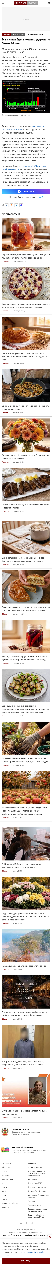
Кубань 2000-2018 (35, 1183)
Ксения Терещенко (35, 34)
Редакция (31, 1201)
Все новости (6, 1163)
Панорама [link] (5, 261)
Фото (3, 1191)
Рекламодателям (34, 1205)
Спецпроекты (33, 1179)
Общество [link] (5, 311)
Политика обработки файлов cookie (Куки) (36, 1216)
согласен (26, 1261)
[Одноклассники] (11, 205)
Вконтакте (21, 1223)
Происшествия (7, 1179)
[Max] (21, 205)
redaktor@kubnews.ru (37, 1235)
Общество (6, 34)
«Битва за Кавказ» (35, 1167)
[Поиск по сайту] (49, 3)
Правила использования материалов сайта (37, 1210)
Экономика (6, 1175)
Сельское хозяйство (9, 1203)
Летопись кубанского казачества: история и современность (36, 1173)
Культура (5, 1187)
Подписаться (28, 191)
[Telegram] (16, 205)
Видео (3, 1195)
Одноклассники (26, 1223)
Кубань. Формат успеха (37, 1187)
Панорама (32, 1163)
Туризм (4, 1199)
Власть (4, 1171)
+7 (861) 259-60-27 (13, 1235)
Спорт (3, 1183)
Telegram (31, 1223)
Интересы (5, 1207)
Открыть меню (3, 3)
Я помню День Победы (37, 1191)
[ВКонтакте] (6, 205)
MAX (41, 197)
